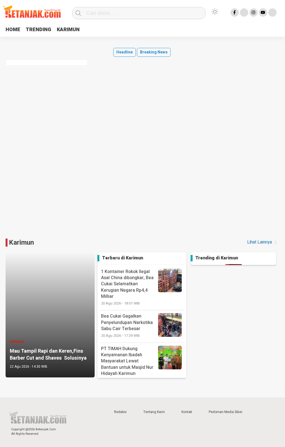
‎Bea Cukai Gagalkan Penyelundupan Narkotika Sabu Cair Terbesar (127, 325)
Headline (124, 52)
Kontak (186, 411)
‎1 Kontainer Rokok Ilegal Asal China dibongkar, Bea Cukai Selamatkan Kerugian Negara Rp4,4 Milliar (127, 287)
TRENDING (38, 29)
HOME (13, 29)
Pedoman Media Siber (225, 411)
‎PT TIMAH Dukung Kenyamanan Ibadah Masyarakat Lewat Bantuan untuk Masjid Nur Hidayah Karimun (127, 364)
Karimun (21, 242)
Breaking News (154, 52)
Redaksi (120, 411)
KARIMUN (68, 29)
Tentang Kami (154, 411)
